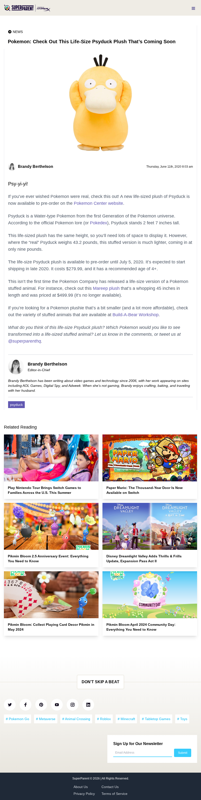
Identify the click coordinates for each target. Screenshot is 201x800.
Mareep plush (106, 288)
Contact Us (110, 787)
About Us (81, 787)
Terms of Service (114, 794)
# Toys (182, 719)
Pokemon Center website (98, 203)
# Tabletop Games (156, 719)
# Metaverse (45, 719)
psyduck (16, 405)
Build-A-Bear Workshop (136, 314)
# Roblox (104, 719)
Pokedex (98, 222)
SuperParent (81, 778)
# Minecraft (126, 719)
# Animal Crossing (76, 719)
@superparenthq (24, 341)
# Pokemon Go (17, 719)
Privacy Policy (84, 794)
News (18, 32)
